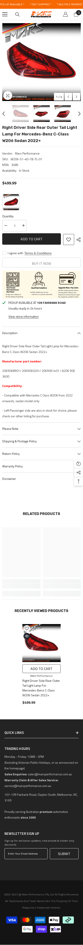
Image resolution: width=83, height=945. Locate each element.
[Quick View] (26, 636)
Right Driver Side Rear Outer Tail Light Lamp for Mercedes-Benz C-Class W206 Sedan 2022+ (41, 687)
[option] (41, 62)
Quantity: (8, 216)
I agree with (15, 253)
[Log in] (65, 14)
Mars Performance (27, 153)
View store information (23, 316)
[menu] (5, 14)
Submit (64, 853)
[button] (68, 97)
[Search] (17, 14)
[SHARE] (77, 239)
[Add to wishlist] (68, 239)
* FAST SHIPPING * (40, 4)
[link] (21, 586)
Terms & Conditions (38, 253)
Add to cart (31, 239)
